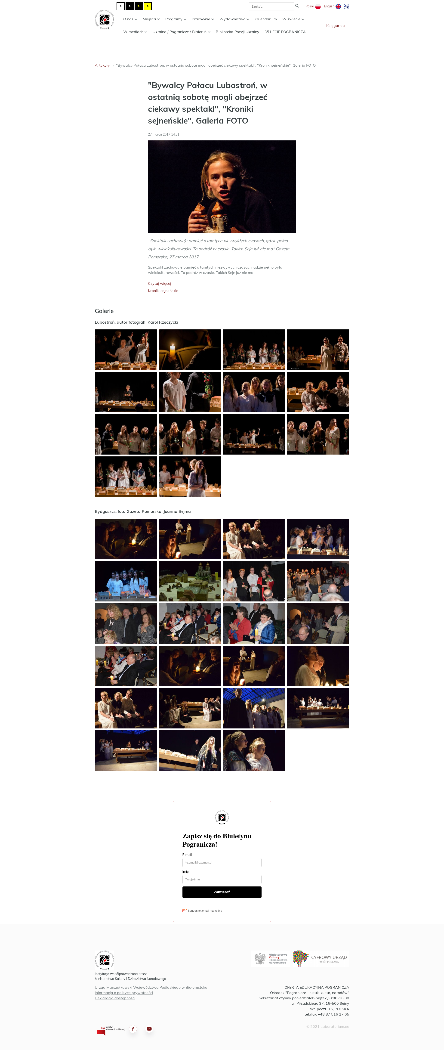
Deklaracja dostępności (115, 998)
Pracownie (201, 19)
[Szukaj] (297, 6)
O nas (128, 19)
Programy (174, 19)
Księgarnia (335, 25)
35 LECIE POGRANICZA (285, 31)
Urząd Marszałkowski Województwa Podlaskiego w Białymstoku (151, 987)
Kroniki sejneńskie (163, 290)
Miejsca (149, 19)
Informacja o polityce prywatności (124, 992)
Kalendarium (266, 19)
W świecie (291, 19)
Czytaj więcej (159, 283)
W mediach (133, 31)
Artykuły (102, 65)
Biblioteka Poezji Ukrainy (237, 31)
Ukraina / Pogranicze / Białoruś (180, 31)
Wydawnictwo (232, 19)
